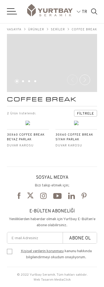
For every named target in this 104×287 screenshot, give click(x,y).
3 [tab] (28, 82)
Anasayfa (12, 29)
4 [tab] (34, 82)
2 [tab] (22, 82)
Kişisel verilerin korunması (42, 250)
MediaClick (62, 279)
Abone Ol (80, 238)
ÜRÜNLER (36, 29)
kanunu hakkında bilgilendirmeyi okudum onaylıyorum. (56, 253)
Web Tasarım (44, 279)
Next (85, 80)
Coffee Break (84, 29)
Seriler (58, 29)
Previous (72, 80)
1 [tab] (16, 82)
